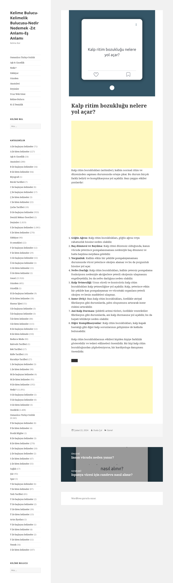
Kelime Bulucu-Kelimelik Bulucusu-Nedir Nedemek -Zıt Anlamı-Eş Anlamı (24, 25)
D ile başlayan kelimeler (21, 212)
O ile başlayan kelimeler (21, 394)
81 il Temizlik (16, 104)
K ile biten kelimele (19, 334)
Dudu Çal (97, 430)
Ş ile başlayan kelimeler (21, 453)
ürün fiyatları (17, 519)
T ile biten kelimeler (19, 489)
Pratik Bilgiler (17, 433)
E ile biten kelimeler (19, 232)
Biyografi (14, 177)
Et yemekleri (16, 242)
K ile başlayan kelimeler (21, 329)
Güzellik (14, 288)
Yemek (13, 544)
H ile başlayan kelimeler (22, 293)
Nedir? (13, 67)
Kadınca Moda (17, 339)
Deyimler (14, 88)
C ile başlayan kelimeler (21, 187)
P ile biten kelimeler (19, 428)
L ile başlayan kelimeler (21, 364)
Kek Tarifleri (16, 349)
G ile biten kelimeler (20, 268)
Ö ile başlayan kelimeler (21, 399)
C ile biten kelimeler (19, 202)
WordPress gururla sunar (83, 498)
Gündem (14, 78)
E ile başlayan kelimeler (21, 227)
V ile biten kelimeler (19, 529)
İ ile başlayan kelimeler (21, 313)
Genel (13, 278)
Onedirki (14, 410)
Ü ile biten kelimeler (20, 514)
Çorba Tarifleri (17, 207)
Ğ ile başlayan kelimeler (21, 263)
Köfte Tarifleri (17, 354)
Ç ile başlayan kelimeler (21, 192)
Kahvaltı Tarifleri (18, 344)
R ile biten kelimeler (19, 443)
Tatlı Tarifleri (16, 494)
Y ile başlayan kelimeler (21, 534)
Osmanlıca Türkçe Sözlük (22, 57)
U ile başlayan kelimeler (21, 499)
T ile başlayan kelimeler (21, 484)
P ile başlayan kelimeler (21, 423)
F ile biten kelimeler (19, 252)
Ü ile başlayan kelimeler (21, 504)
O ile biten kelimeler (20, 404)
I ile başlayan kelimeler (21, 308)
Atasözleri (15, 83)
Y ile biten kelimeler (19, 539)
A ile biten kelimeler (19, 151)
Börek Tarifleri (17, 182)
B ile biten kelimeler (19, 171)
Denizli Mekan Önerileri (22, 217)
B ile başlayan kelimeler (21, 166)
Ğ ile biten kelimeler (20, 273)
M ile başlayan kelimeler (22, 374)
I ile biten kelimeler (19, 323)
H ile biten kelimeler (20, 298)
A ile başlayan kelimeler (21, 146)
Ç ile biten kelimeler (19, 197)
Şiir (12, 473)
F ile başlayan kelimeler (21, 247)
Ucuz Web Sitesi (17, 94)
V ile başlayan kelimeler (21, 524)
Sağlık (13, 468)
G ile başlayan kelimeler (21, 257)
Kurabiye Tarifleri (19, 359)
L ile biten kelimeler (19, 369)
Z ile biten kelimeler (19, 549)
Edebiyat (14, 73)
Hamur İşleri (16, 303)
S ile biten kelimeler (19, 458)
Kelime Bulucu (17, 99)
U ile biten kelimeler (20, 509)
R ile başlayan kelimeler (21, 438)
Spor (12, 478)
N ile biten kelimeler (20, 384)
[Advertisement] (112, 144)
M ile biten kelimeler (20, 379)
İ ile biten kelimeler (19, 318)
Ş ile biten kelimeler (19, 463)
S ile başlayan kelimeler (21, 448)
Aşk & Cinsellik (17, 62)
